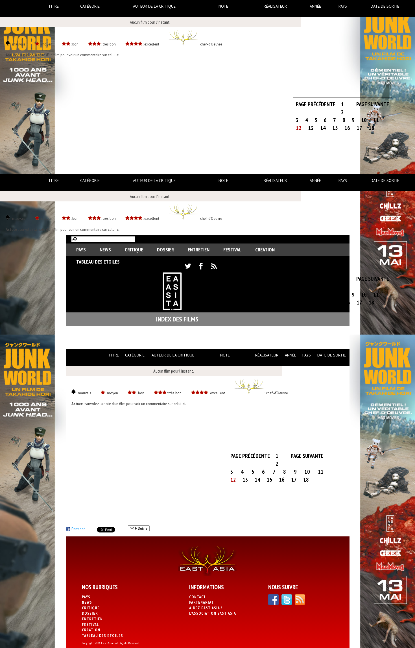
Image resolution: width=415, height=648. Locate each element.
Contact (197, 596)
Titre (53, 6)
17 (359, 128)
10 (364, 120)
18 (371, 128)
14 (323, 128)
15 (335, 128)
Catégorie (90, 6)
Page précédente (315, 104)
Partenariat (201, 602)
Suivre (142, 528)
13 (311, 128)
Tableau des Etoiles (98, 261)
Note (223, 6)
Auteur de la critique (154, 6)
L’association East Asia (212, 613)
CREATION (265, 249)
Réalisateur (275, 6)
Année (315, 6)
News (105, 249)
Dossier (165, 249)
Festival (232, 249)
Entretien (198, 249)
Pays (342, 6)
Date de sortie (385, 6)
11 (376, 120)
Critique (134, 249)
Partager (78, 529)
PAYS (81, 249)
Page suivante (372, 104)
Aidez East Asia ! (205, 607)
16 (347, 128)
